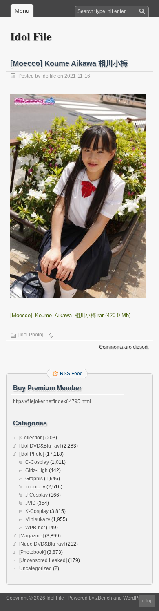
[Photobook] (32, 552)
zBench (103, 598)
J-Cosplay (36, 495)
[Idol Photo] (30, 335)
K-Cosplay (37, 511)
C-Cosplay (37, 462)
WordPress (135, 598)
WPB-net (35, 527)
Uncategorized (35, 568)
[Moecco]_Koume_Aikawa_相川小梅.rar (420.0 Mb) (70, 315)
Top (149, 601)
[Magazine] (31, 536)
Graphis (34, 478)
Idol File (30, 36)
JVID (30, 503)
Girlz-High (36, 470)
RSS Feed (71, 373)
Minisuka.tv (37, 519)
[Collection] (31, 438)
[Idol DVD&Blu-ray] (40, 446)
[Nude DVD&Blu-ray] (42, 544)
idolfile (49, 76)
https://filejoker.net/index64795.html (52, 401)
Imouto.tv (35, 487)
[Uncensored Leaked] (43, 560)
